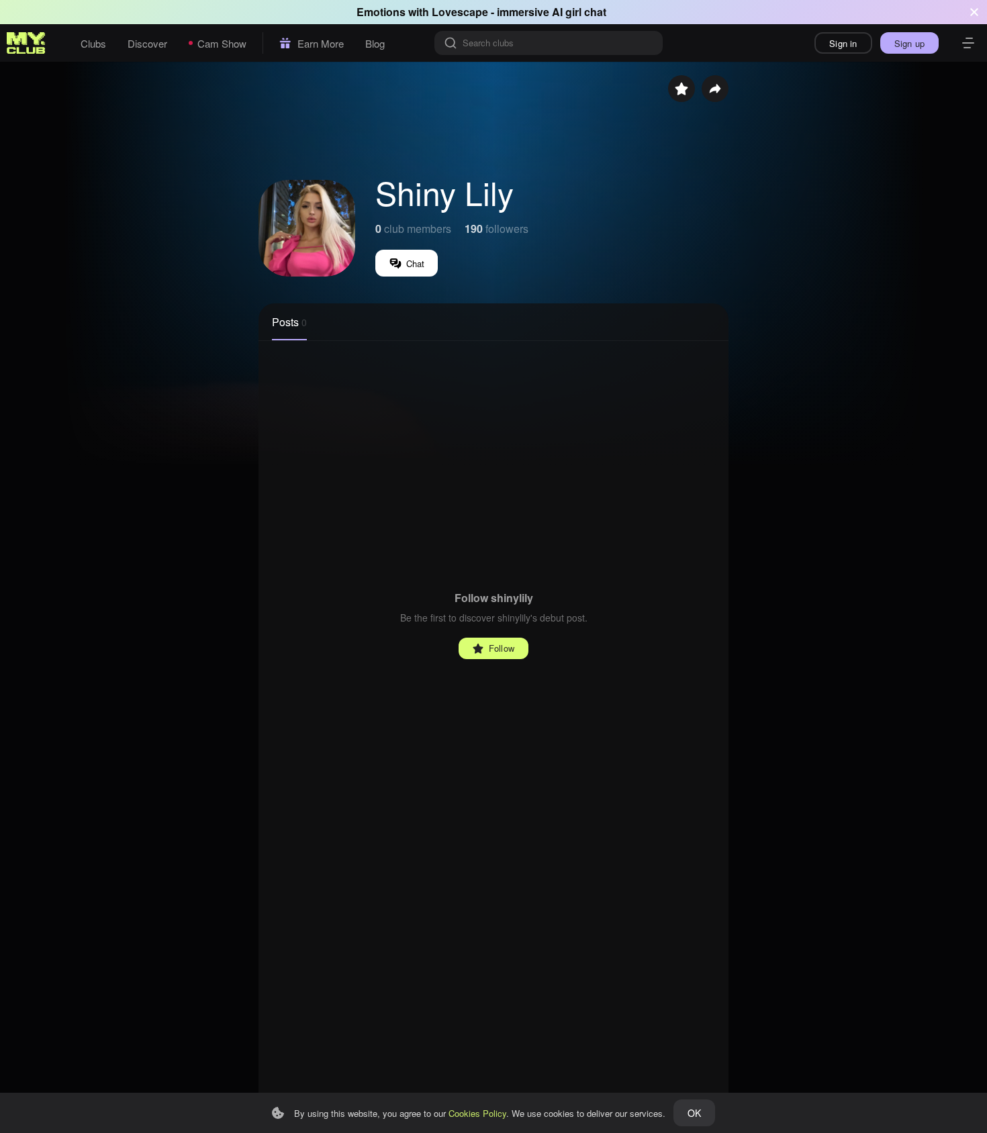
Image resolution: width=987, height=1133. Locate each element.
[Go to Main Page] (26, 43)
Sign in (843, 43)
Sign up (909, 43)
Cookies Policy (477, 1113)
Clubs (93, 43)
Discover (147, 43)
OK (694, 1113)
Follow (501, 648)
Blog (375, 43)
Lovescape (460, 11)
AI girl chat (579, 11)
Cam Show (221, 43)
